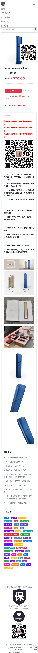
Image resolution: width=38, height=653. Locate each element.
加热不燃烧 (8, 568)
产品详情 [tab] (6, 115)
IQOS (16, 524)
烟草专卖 (15, 564)
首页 (3, 9)
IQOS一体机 (9, 531)
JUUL (7, 558)
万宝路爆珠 (19, 551)
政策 (28, 564)
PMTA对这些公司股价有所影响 (15, 485)
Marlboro (22, 518)
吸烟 (19, 554)
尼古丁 (14, 558)
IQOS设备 (5, 17)
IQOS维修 (27, 538)
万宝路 (14, 518)
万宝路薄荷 (8, 544)
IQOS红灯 (17, 541)
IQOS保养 (27, 541)
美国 (20, 558)
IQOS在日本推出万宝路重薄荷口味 (17, 481)
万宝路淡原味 (21, 548)
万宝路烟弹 (24, 521)
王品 (15, 528)
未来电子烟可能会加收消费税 (15, 470)
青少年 (7, 564)
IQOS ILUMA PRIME (11, 534)
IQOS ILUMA (28, 531)
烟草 (13, 554)
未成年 (27, 558)
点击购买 (13, 91)
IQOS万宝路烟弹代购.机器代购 (15, 503)
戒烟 (24, 561)
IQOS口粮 (8, 521)
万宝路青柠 (19, 544)
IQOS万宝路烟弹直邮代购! (14, 462)
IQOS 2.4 (17, 538)
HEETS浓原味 (9, 548)
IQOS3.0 (24, 524)
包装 (27, 551)
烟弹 (15, 521)
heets (7, 518)
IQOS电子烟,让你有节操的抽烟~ (16, 458)
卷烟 (12, 561)
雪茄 (21, 528)
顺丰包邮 (23, 105)
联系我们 (5, 25)
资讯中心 (5, 21)
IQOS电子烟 (25, 534)
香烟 (18, 561)
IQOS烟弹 (5, 13)
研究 (25, 554)
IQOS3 (18, 531)
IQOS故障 (8, 541)
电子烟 (7, 554)
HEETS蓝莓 (8, 551)
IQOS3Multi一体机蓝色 (16, 68)
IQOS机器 (8, 538)
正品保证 (13, 105)
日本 (22, 564)
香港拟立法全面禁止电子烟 (14, 466)
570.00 (17, 78)
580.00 (12, 73)
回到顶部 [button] (35, 648)
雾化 (6, 561)
